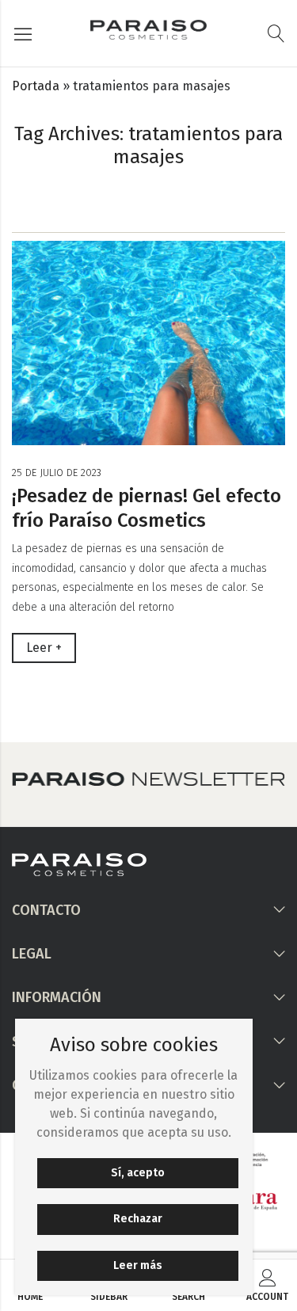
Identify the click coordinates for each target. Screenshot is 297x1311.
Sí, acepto (138, 1173)
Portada (35, 85)
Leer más (137, 1265)
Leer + (44, 647)
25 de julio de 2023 (56, 472)
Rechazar (137, 1218)
